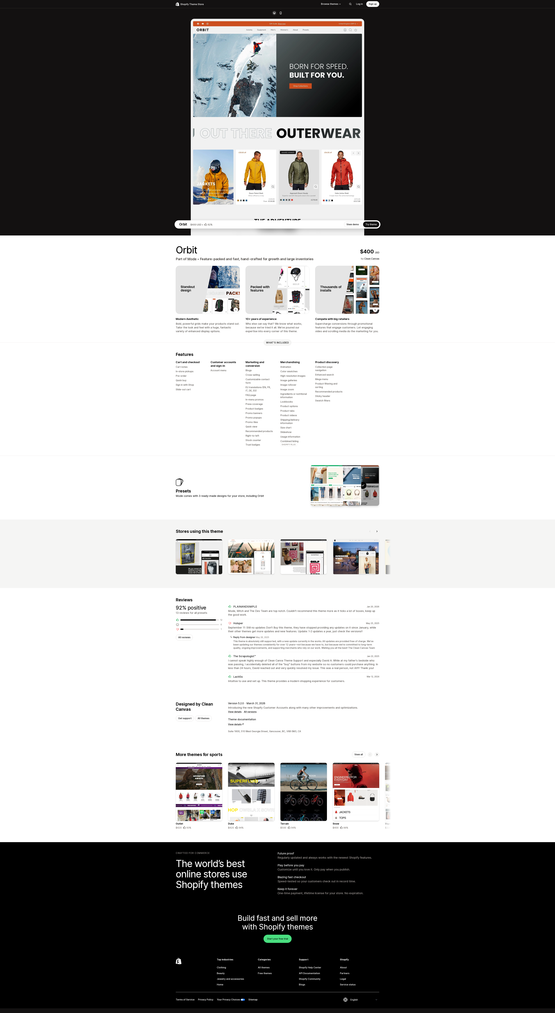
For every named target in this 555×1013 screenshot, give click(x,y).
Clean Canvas (371, 258)
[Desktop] (274, 13)
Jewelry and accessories (230, 978)
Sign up (373, 3)
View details (235, 711)
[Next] (377, 531)
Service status (348, 984)
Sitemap (253, 999)
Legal (343, 978)
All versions (250, 711)
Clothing (221, 967)
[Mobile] (280, 13)
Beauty (221, 973)
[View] (199, 557)
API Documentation (309, 973)
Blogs (302, 984)
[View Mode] (345, 485)
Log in (359, 3)
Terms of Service (185, 999)
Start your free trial (277, 938)
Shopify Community (309, 978)
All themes (203, 718)
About (343, 967)
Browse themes (329, 3)
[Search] (350, 4)
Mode (192, 259)
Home (220, 984)
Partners (344, 973)
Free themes (265, 973)
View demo (352, 224)
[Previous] (370, 531)
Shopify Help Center (310, 967)
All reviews (184, 637)
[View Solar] (326, 485)
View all (358, 754)
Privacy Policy (205, 999)
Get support (185, 718)
